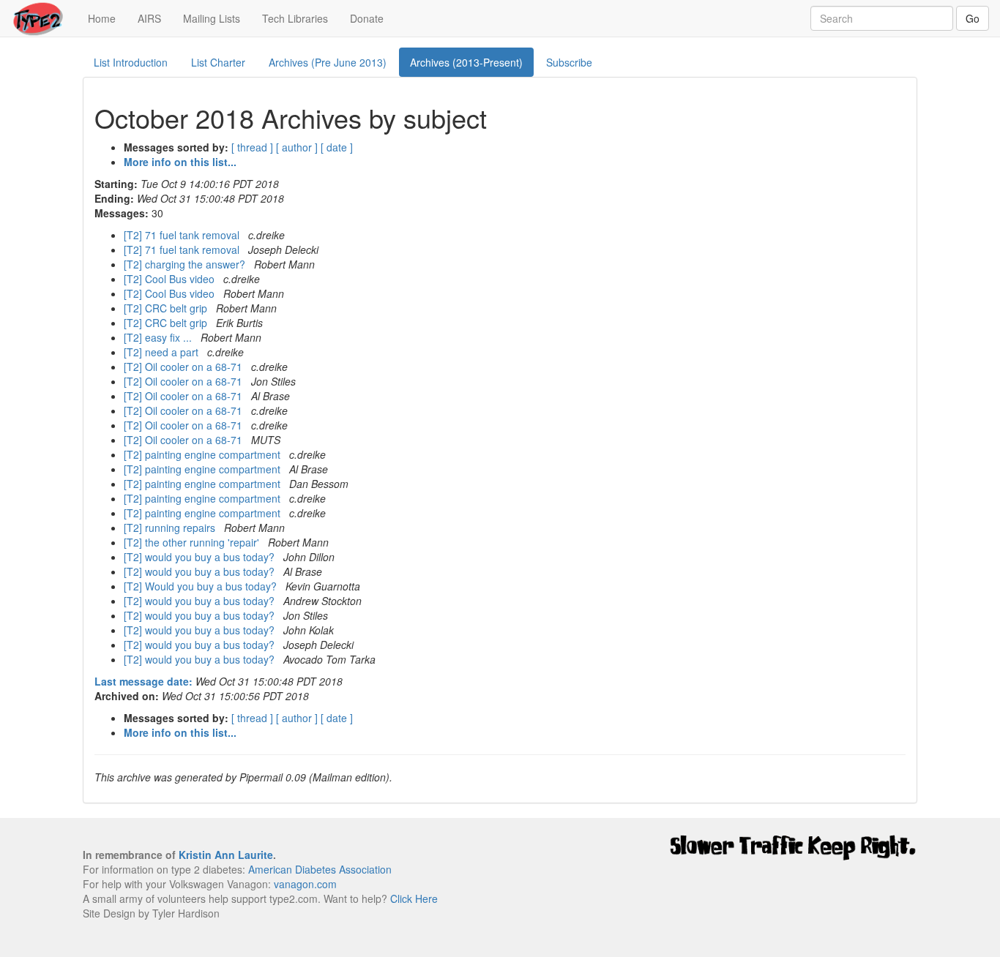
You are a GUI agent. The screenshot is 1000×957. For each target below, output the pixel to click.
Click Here (414, 898)
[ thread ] (252, 147)
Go (973, 18)
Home (107, 18)
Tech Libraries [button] (295, 18)
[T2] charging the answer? (186, 264)
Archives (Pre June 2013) (328, 62)
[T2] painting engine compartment (203, 454)
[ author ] (297, 147)
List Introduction (131, 62)
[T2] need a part (162, 352)
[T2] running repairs (171, 527)
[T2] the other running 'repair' (193, 542)
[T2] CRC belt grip (167, 308)
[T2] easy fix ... (159, 337)
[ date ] (337, 147)
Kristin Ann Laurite (226, 854)
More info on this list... (180, 161)
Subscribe (569, 62)
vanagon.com (305, 884)
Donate (367, 18)
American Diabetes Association (320, 869)
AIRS (149, 18)
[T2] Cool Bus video (170, 278)
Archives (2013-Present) (466, 62)
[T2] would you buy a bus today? (200, 556)
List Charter (218, 62)
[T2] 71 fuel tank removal (183, 235)
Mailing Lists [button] (211, 18)
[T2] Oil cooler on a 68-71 (184, 366)
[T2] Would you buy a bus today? (202, 586)
